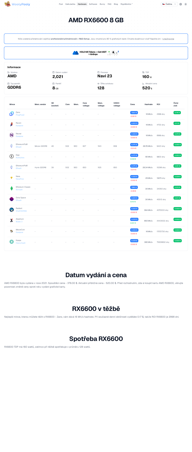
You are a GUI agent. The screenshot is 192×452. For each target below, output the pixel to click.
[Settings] (181, 4)
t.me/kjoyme (168, 39)
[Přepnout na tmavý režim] (186, 4)
